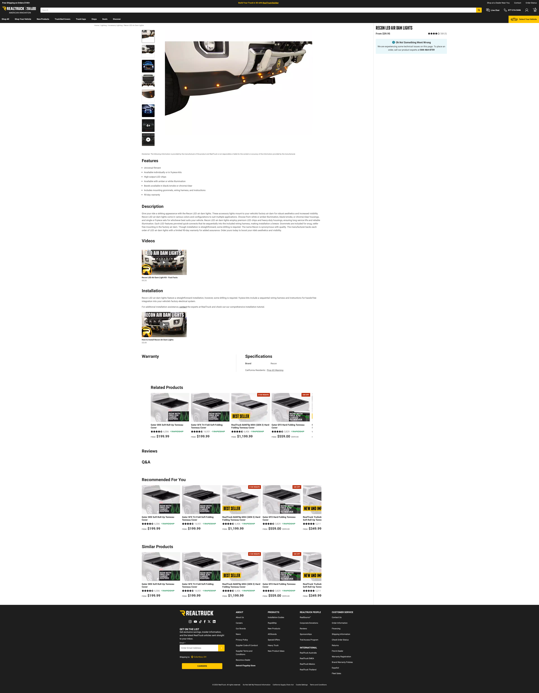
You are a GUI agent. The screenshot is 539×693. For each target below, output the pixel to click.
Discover (117, 19)
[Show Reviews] (437, 33)
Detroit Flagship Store (245, 665)
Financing (336, 628)
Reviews (303, 628)
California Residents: (264, 370)
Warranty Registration (341, 656)
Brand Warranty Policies (342, 662)
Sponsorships (306, 634)
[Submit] (221, 648)
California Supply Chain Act (283, 685)
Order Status (531, 3)
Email (182, 643)
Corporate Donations (309, 623)
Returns (335, 645)
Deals (104, 19)
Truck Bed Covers (62, 19)
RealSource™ (305, 617)
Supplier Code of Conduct (247, 645)
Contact (517, 3)
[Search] (479, 10)
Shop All (5, 19)
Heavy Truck (273, 645)
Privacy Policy (242, 640)
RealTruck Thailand (308, 669)
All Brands (272, 634)
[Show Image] (148, 36)
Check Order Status (340, 640)
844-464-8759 (427, 49)
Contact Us (337, 617)
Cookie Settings (302, 685)
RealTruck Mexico (307, 664)
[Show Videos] (148, 139)
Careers (239, 623)
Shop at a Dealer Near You (498, 3)
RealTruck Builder (271, 3)
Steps (94, 19)
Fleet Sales (336, 673)
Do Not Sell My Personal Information (256, 685)
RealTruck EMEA (307, 658)
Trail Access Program (309, 640)
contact (183, 307)
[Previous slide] (153, 416)
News (238, 634)
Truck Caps (81, 19)
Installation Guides (276, 617)
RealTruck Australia (308, 653)
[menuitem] (5, 19)
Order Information (340, 623)
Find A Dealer (337, 651)
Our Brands (241, 628)
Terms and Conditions (318, 685)
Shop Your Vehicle (23, 19)
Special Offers (274, 640)
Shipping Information (341, 634)
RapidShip (272, 623)
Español (335, 668)
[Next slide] (309, 416)
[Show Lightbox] (238, 82)
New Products (43, 19)
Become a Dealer (243, 660)
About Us (240, 617)
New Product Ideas (276, 651)
